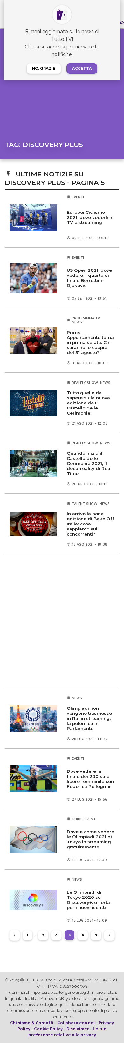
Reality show (85, 382)
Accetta (82, 68)
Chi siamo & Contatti (31, 1022)
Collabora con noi (76, 1022)
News (77, 322)
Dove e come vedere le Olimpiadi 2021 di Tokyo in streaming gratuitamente (90, 839)
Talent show (84, 503)
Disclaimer (77, 1028)
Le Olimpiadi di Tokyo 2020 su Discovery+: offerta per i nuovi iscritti (88, 900)
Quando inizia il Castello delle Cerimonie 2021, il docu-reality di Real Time (89, 463)
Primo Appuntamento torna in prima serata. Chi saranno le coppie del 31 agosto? (90, 342)
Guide (77, 819)
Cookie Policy (48, 1028)
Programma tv (86, 318)
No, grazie (43, 68)
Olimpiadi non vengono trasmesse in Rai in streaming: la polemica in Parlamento (89, 718)
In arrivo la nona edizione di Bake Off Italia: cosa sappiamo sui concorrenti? (90, 523)
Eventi (78, 197)
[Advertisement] (62, 621)
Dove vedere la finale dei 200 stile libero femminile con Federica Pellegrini (90, 779)
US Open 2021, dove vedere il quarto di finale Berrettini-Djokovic (89, 278)
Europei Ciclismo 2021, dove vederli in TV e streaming (90, 217)
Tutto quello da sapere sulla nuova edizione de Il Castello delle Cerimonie (88, 403)
